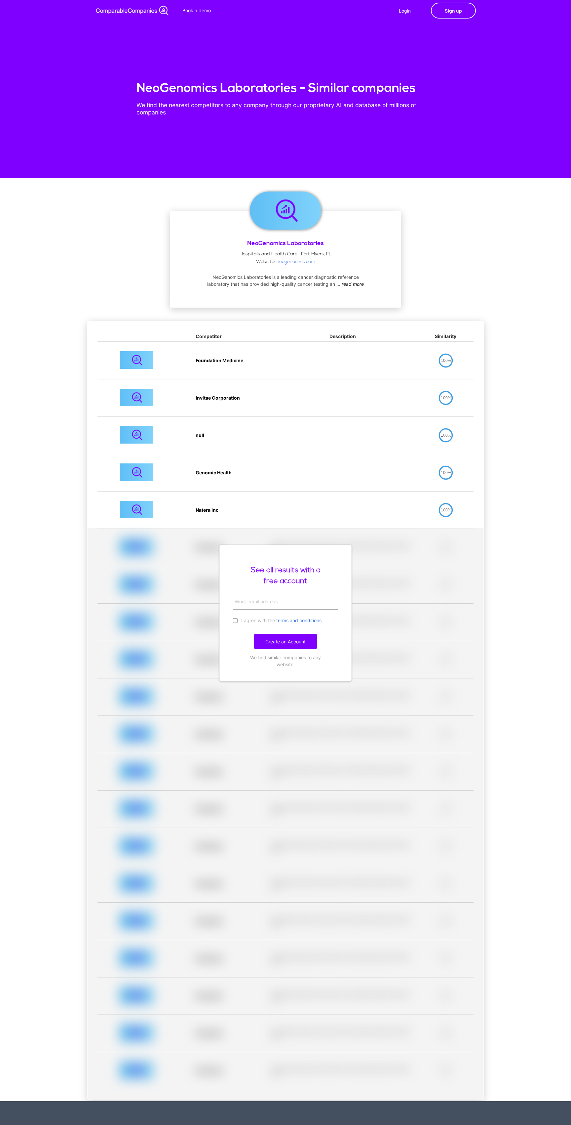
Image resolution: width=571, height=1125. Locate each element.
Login (405, 11)
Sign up (453, 11)
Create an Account (285, 641)
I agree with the (281, 620)
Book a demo (196, 10)
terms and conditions (299, 620)
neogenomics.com (296, 261)
